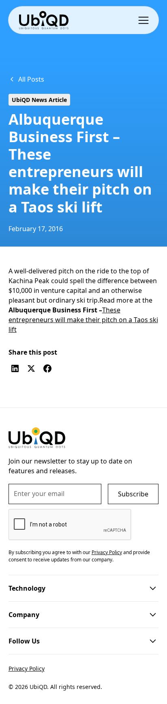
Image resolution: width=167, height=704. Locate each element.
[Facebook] (47, 368)
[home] (43, 20)
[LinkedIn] (15, 368)
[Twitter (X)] (31, 368)
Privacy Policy (27, 668)
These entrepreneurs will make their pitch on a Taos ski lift (83, 319)
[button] (145, 20)
